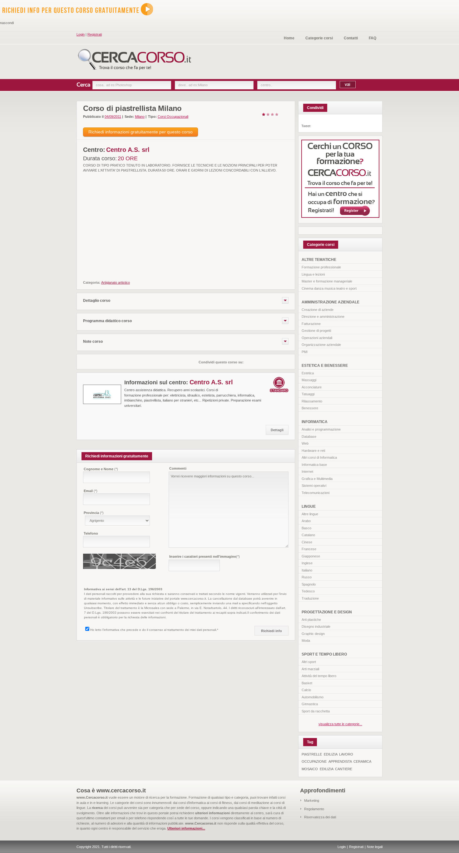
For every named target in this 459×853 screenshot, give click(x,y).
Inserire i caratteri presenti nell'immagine (204, 556)
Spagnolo (309, 584)
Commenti (177, 468)
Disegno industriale (316, 626)
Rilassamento (312, 401)
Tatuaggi (308, 394)
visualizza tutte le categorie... (340, 724)
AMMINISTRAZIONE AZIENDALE (330, 302)
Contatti (351, 38)
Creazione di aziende (317, 310)
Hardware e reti (313, 450)
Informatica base (314, 464)
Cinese (307, 542)
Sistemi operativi (314, 485)
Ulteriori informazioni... (186, 828)
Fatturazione (311, 324)
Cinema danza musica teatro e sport (329, 288)
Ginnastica (310, 704)
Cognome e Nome (101, 469)
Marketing (311, 800)
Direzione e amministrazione (323, 316)
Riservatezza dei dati (320, 817)
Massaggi (309, 380)
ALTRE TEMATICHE (319, 259)
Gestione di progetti (316, 330)
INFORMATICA (315, 422)
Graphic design (313, 634)
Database (309, 436)
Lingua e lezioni (313, 274)
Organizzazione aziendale (321, 345)
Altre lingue (310, 514)
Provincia (94, 512)
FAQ (372, 38)
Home (289, 38)
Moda (306, 640)
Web (305, 443)
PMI (305, 352)
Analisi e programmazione (321, 429)
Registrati (94, 34)
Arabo (306, 521)
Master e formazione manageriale (327, 281)
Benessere (310, 408)
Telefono (91, 533)
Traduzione (310, 598)
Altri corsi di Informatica (319, 457)
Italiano (307, 570)
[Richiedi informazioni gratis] (81, 17)
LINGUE (309, 506)
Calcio (306, 690)
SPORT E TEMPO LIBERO (324, 654)
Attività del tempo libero (319, 676)
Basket (307, 683)
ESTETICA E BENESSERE (325, 365)
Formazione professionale (321, 267)
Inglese (307, 563)
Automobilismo (312, 697)
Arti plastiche (311, 619)
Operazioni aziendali (317, 338)
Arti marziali (310, 669)
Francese (309, 549)
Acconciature (312, 387)
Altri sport (309, 662)
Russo (307, 577)
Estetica (308, 373)
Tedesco (308, 591)
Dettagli (277, 430)
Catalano (308, 535)
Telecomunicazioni (315, 493)
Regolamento (314, 809)
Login (80, 34)
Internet (307, 471)
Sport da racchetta (316, 711)
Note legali (375, 847)
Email (90, 490)
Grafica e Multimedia (317, 479)
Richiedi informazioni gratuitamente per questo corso (140, 131)
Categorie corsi (319, 38)
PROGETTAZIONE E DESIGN (327, 612)
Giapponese (311, 556)
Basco (306, 528)
